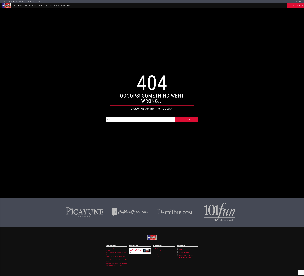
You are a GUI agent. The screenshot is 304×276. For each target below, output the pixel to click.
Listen (292, 5)
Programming (19, 5)
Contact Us (41, 1)
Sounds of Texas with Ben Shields (136, 257)
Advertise (22, 1)
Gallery (58, 5)
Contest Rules (13, 1)
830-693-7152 (182, 256)
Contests (28, 5)
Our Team (50, 5)
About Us (5, 1)
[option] (84, 218)
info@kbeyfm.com (184, 259)
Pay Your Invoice (32, 1)
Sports (42, 5)
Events (35, 5)
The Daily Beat (66, 5)
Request (301, 5)
